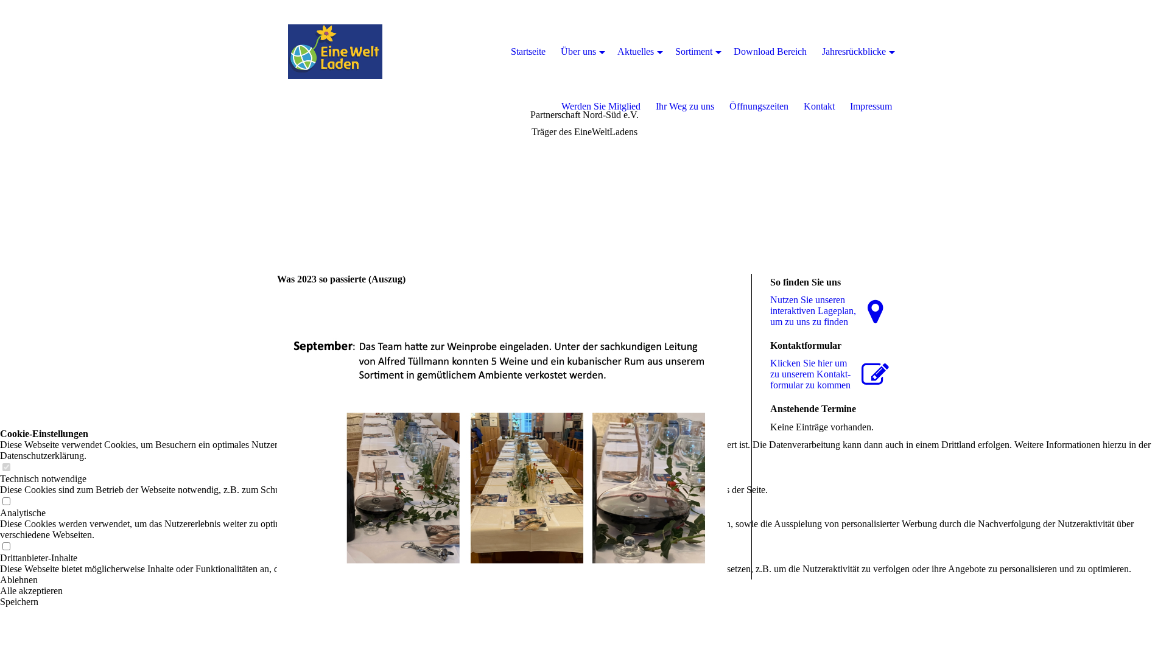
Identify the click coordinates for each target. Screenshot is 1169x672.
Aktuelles (635, 51)
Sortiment (693, 51)
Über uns (578, 51)
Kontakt (819, 106)
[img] (335, 51)
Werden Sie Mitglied (601, 106)
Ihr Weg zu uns (685, 106)
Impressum (871, 106)
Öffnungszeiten (758, 106)
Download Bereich (770, 51)
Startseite (528, 51)
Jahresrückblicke (854, 51)
